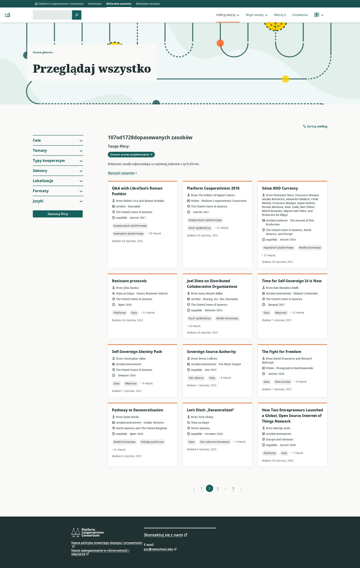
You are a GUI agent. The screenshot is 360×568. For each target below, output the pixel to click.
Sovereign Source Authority (211, 351)
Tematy (40, 150)
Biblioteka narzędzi (148, 4)
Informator (95, 4)
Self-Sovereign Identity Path (137, 351)
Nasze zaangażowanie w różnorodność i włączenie (100, 552)
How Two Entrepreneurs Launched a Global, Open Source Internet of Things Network (292, 415)
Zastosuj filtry (58, 214)
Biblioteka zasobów (118, 4)
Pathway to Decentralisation (137, 410)
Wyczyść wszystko (121, 173)
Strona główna (42, 52)
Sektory (40, 170)
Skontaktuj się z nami (163, 534)
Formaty (41, 191)
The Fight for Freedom (281, 351)
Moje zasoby (255, 15)
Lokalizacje (43, 181)
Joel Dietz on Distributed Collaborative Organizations (212, 283)
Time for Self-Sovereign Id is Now (292, 281)
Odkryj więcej (225, 15)
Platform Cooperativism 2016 (213, 188)
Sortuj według (316, 126)
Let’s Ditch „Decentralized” (210, 410)
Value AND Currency (280, 188)
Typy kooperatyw (49, 160)
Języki (38, 201)
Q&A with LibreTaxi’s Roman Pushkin (137, 191)
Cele (37, 140)
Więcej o (280, 15)
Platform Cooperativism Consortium (61, 4)
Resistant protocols (129, 281)
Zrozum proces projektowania (132, 155)
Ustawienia (300, 15)
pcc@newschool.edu (158, 549)
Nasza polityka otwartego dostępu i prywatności (106, 543)
